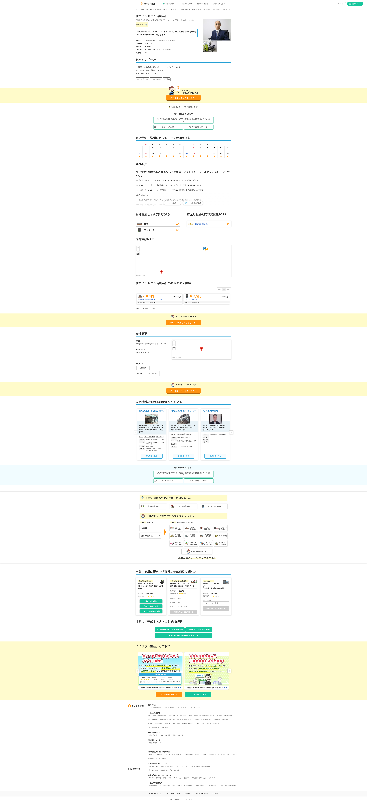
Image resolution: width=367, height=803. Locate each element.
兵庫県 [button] (144, 528)
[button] (206, 249)
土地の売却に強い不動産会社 (177, 715)
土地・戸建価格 (153, 735)
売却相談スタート (355, 4)
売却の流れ (166, 785)
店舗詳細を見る (151, 456)
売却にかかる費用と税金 (228, 785)
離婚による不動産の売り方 (211, 754)
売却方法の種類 (177, 785)
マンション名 (207, 600)
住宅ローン (212, 778)
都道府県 (173, 598)
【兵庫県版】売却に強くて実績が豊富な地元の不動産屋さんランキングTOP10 (198, 9)
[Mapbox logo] (140, 275)
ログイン (341, 4)
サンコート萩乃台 (191, 299)
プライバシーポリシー (172, 793)
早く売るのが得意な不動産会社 (179, 719)
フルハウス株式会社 (210, 411)
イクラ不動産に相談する (169, 694)
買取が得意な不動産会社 (221, 719)
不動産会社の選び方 (212, 785)
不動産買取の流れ (182, 708)
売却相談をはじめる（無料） (184, 98)
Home (137, 9)
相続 (169, 778)
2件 (146, 25)
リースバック (178, 778)
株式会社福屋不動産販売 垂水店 (152, 411)
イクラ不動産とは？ (155, 708)
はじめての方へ (170, 4)
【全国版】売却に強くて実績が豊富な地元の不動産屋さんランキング (158, 9)
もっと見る (172, 203)
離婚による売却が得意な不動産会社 (159, 723)
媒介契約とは (188, 785)
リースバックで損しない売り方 (158, 758)
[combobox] (186, 598)
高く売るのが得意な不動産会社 (158, 719)
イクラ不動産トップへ (198, 694)
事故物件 (186, 778)
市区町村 (173, 602)
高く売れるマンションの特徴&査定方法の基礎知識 (164, 770)
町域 (171, 606)
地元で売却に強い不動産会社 (157, 715)
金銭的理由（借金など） (199, 778)
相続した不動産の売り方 (156, 754)
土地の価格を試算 (151, 601)
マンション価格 (165, 735)
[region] (183, 261)
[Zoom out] (138, 250)
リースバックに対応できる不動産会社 (208, 723)
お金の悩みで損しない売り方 (192, 754)
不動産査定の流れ (195, 708)
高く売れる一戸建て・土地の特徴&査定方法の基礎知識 (193, 766)
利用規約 (187, 793)
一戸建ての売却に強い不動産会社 (199, 715)
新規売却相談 (153, 743)
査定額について (199, 785)
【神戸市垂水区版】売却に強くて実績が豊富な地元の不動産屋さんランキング (183, 120)
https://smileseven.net (143, 352)
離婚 (164, 778)
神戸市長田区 (201, 224)
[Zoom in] (138, 247)
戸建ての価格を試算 (151, 606)
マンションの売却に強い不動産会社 (221, 715)
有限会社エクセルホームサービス (183, 411)
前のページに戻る (168, 127)
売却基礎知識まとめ (155, 785)
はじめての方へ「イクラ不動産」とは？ (185, 107)
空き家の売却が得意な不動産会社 (159, 727)
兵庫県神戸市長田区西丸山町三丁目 (150, 299)
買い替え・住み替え (155, 778)
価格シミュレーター (179, 735)
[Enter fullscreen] (138, 253)
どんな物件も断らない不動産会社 (201, 719)
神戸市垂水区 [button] (147, 536)
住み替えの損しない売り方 (229, 754)
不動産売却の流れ (168, 708)
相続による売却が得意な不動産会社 (183, 723)
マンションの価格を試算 (151, 611)
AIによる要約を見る (194, 203)
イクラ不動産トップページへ (198, 127)
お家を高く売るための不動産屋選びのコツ (183, 635)
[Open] (195, 598)
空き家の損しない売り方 (173, 754)
